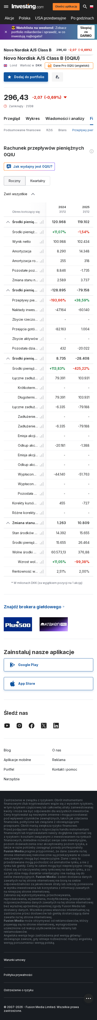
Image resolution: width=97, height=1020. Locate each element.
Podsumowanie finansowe (22, 130)
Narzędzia (12, 779)
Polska (24, 18)
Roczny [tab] (14, 181)
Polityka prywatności (18, 975)
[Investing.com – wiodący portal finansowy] (28, 6)
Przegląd (12, 118)
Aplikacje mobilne (17, 760)
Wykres (33, 118)
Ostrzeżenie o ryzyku (18, 990)
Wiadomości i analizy (64, 118)
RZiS (49, 130)
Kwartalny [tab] (37, 181)
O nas (56, 750)
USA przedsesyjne (50, 18)
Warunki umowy (14, 960)
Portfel (9, 769)
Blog (7, 750)
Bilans (62, 130)
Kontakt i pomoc (64, 769)
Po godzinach (82, 18)
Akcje (9, 18)
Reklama (58, 760)
